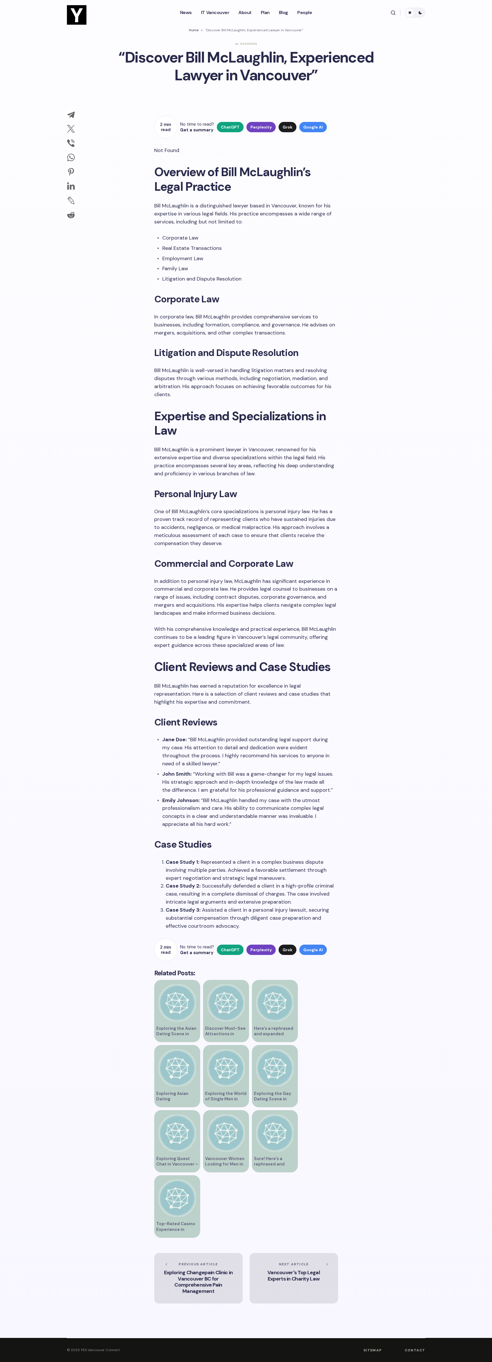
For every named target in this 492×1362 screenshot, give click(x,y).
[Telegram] (71, 114)
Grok (287, 127)
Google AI (313, 127)
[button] (393, 12)
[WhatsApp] (71, 157)
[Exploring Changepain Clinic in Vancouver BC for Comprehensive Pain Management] (198, 1278)
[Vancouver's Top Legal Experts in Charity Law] (294, 1278)
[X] (71, 129)
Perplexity (261, 127)
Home (193, 30)
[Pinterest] (71, 172)
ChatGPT (230, 127)
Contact (415, 1350)
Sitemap (373, 1350)
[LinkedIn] (71, 186)
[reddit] (71, 215)
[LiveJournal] (71, 200)
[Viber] (71, 143)
